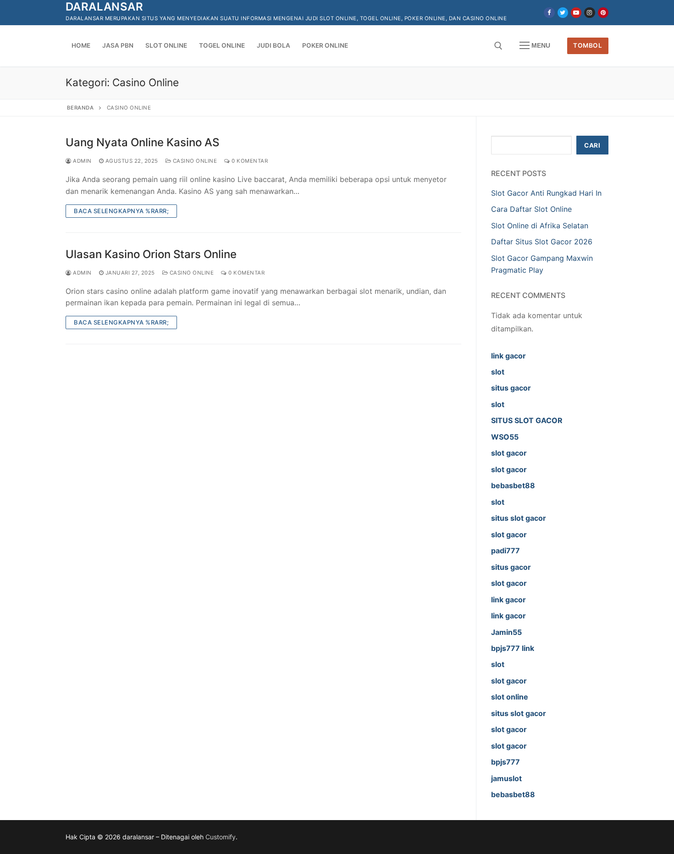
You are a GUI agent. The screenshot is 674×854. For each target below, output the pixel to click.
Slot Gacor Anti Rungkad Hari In (546, 193)
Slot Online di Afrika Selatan (539, 225)
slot (497, 371)
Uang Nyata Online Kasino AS (142, 142)
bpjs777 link (512, 648)
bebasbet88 (513, 485)
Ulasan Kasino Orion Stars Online (151, 254)
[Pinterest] (603, 12)
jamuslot (506, 778)
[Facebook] (549, 12)
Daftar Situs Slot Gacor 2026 (541, 241)
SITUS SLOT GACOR (527, 420)
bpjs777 (505, 761)
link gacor (508, 355)
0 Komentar (249, 161)
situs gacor (511, 387)
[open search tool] (498, 46)
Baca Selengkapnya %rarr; (121, 211)
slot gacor (509, 452)
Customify (220, 837)
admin (82, 161)
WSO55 (505, 436)
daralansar (104, 6)
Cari (592, 145)
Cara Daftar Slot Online (532, 209)
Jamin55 (506, 632)
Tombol (587, 45)
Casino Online (194, 161)
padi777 (505, 550)
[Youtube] (576, 12)
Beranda (80, 108)
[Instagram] (589, 12)
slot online (509, 696)
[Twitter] (563, 12)
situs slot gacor (518, 518)
